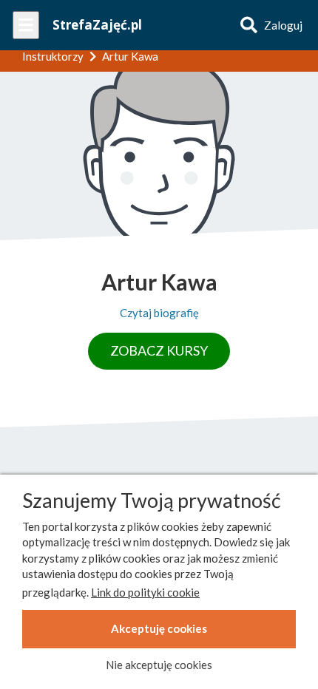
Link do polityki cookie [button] (145, 592)
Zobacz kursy (159, 350)
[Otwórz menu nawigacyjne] (26, 25)
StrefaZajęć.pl (97, 24)
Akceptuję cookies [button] (159, 628)
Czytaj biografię (159, 312)
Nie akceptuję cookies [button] (159, 664)
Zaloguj (283, 25)
